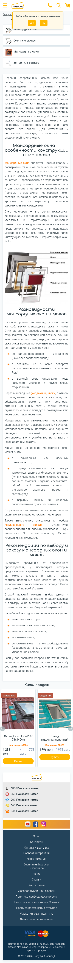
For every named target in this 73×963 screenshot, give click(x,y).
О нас (36, 836)
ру (44, 23)
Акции (37, 874)
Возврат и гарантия (36, 853)
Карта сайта (37, 885)
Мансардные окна (17, 163)
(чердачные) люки (43, 393)
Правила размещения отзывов (36, 908)
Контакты (36, 842)
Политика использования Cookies (36, 902)
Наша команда (36, 858)
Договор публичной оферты (36, 891)
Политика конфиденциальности (37, 896)
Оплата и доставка (36, 847)
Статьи (36, 879)
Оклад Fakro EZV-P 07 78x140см (18, 738)
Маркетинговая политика (37, 913)
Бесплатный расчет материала (36, 866)
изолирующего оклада (24, 524)
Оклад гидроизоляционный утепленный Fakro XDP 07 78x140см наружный (54, 738)
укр (32, 23)
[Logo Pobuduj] (27, 5)
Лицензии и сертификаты (36, 919)
